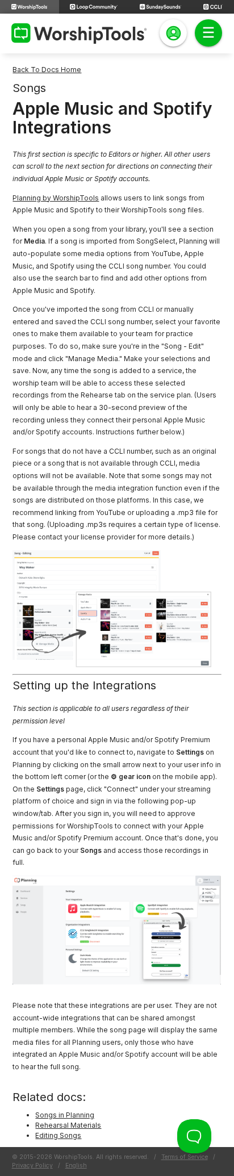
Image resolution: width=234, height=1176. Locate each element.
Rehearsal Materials (68, 1125)
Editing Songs (58, 1135)
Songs (29, 88)
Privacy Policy (32, 1165)
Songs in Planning (64, 1115)
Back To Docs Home (46, 69)
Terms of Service (184, 1157)
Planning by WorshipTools (55, 198)
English (76, 1165)
